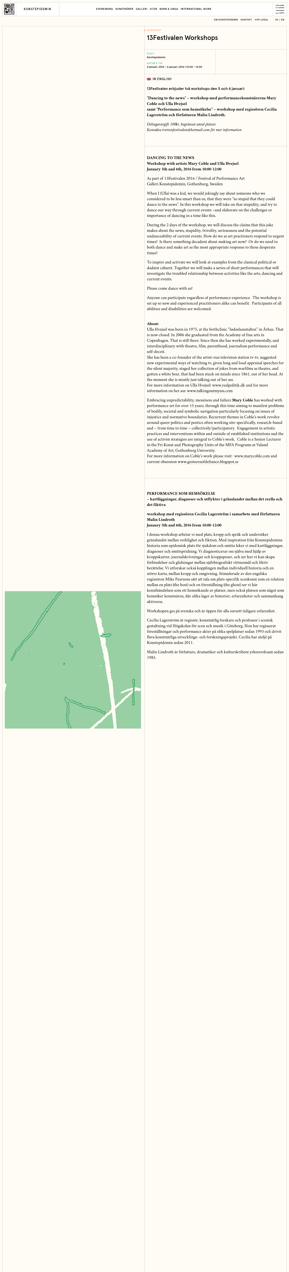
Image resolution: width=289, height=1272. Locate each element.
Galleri (142, 9)
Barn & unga (169, 9)
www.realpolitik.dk (228, 386)
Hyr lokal (261, 20)
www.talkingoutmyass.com (210, 391)
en (282, 20)
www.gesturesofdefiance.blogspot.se (208, 462)
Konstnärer (124, 9)
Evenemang (104, 9)
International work (196, 9)
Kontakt (246, 20)
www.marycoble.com (252, 456)
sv (276, 20)
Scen (153, 9)
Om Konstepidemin (226, 20)
